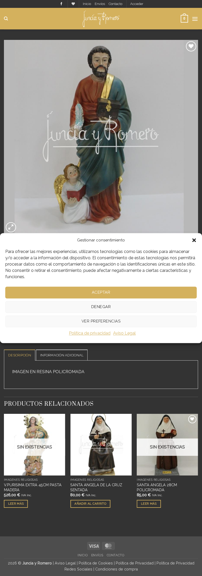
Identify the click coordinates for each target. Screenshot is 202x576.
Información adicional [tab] (61, 355)
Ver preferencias (101, 321)
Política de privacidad (89, 333)
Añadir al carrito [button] (90, 503)
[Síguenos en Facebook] (61, 4)
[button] (194, 240)
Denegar (101, 306)
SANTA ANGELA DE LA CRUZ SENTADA (96, 487)
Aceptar (101, 292)
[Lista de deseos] (73, 4)
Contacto (115, 4)
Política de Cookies (96, 563)
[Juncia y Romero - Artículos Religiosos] (101, 18)
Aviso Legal (124, 333)
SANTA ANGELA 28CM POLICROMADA (157, 487)
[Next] (198, 465)
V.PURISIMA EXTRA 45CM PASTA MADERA (33, 487)
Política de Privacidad (135, 563)
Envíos (100, 4)
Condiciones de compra (116, 569)
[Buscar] (6, 19)
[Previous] (4, 465)
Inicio (87, 4)
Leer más (16, 503)
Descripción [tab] (19, 355)
